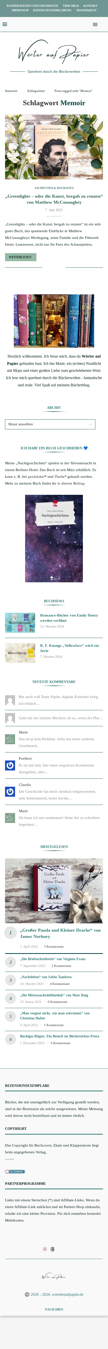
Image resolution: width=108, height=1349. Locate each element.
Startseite (11, 91)
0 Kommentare (58, 1002)
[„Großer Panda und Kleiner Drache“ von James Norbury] (54, 890)
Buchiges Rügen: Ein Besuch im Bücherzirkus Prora (59, 1036)
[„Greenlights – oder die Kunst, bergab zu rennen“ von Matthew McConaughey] (54, 146)
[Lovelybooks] (45, 1248)
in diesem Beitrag (71, 483)
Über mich (71, 5)
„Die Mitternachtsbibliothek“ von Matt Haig (54, 995)
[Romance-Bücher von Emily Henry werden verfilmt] (20, 623)
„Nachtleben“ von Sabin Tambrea (46, 977)
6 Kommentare (61, 1043)
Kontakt (90, 5)
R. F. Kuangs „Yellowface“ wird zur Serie (69, 648)
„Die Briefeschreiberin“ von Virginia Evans (52, 959)
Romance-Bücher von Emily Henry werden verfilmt (69, 618)
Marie (23, 732)
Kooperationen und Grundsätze (32, 5)
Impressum (20, 10)
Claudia (25, 785)
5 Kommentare (54, 946)
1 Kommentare (54, 1025)
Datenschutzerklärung (52, 10)
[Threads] (52, 1248)
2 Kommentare (61, 966)
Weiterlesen (20, 257)
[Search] (102, 24)
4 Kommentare (60, 984)
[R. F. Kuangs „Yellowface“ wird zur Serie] (20, 653)
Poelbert (25, 758)
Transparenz (86, 10)
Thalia (60, 477)
